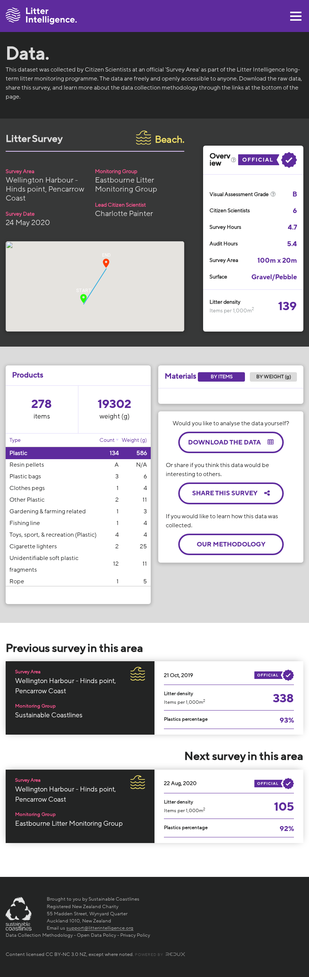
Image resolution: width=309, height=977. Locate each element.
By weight (273, 376)
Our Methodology (231, 544)
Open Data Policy (96, 935)
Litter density (225, 302)
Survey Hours (225, 227)
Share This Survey (225, 493)
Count (107, 440)
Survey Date (20, 214)
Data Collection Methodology (39, 935)
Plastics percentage (186, 719)
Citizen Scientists (230, 210)
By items (222, 376)
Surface (218, 277)
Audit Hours (224, 243)
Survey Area (20, 171)
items (42, 416)
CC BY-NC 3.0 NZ (66, 954)
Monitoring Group (116, 171)
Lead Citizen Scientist (120, 205)
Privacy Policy (135, 935)
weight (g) (114, 416)
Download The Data (225, 442)
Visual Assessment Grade (240, 194)
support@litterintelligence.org (99, 928)
